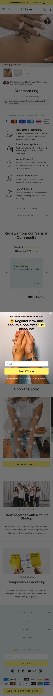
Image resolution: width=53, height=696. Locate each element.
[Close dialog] (51, 314)
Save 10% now (26, 371)
